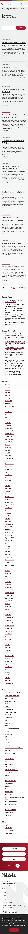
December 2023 (9, 463)
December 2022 (9, 496)
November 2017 (9, 658)
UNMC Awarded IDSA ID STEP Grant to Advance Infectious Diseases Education (14, 310)
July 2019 (7, 603)
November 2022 (9, 499)
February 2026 (9, 398)
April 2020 (7, 579)
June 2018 (8, 639)
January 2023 (8, 494)
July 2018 (7, 636)
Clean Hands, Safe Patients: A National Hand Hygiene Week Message (15, 343)
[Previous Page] (3, 288)
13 (19, 287)
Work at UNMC (14, 848)
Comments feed (9, 830)
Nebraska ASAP (9, 764)
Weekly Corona (9, 812)
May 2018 (7, 642)
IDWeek (7, 742)
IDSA (6, 739)
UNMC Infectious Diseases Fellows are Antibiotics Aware (14, 356)
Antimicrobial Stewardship (12, 695)
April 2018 (7, 644)
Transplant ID (8, 789)
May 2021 (7, 549)
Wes (6, 334)
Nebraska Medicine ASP (11, 769)
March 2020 (8, 581)
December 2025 (9, 403)
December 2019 (9, 590)
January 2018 (8, 653)
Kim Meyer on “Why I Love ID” (11, 243)
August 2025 (8, 411)
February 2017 (9, 683)
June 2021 (8, 546)
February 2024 (9, 458)
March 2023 (8, 488)
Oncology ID (8, 772)
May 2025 (7, 417)
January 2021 (8, 557)
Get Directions (14, 854)
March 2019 (8, 614)
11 (14, 287)
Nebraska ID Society (10, 767)
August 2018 (8, 634)
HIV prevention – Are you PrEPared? (14, 42)
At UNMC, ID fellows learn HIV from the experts (14, 367)
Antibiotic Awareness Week (12, 693)
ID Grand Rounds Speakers (12, 728)
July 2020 (7, 570)
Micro (6, 756)
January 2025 (8, 428)
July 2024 (7, 444)
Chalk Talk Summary (10, 701)
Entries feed (8, 827)
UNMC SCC (8, 807)
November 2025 (9, 406)
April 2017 (7, 677)
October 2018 (9, 628)
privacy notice (16, 925)
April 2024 (7, 453)
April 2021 (7, 551)
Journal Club (8, 750)
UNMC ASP (8, 794)
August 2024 (8, 442)
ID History (7, 731)
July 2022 (7, 510)
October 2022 (9, 502)
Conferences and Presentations (13, 704)
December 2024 (9, 431)
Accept (14, 930)
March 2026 (8, 395)
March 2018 (8, 647)
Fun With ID (8, 715)
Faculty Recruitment (10, 712)
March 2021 (8, 554)
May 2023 (7, 483)
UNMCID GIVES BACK (10, 809)
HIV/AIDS (7, 723)
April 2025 (7, 420)
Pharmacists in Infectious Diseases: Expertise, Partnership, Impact (14, 373)
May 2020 (7, 576)
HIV (6, 720)
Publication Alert (9, 783)
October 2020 (9, 562)
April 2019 (7, 612)
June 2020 (8, 573)
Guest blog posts (9, 717)
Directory (4, 892)
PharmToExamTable (10, 780)
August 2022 (8, 507)
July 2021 (7, 543)
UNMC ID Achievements (11, 801)
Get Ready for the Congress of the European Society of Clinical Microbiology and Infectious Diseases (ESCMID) (15, 317)
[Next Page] (25, 288)
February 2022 (9, 524)
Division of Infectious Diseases (12, 8)
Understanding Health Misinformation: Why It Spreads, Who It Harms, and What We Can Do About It (15, 336)
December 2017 (9, 655)
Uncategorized (6, 39)
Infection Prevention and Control (14, 747)
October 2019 (9, 595)
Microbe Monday (9, 758)
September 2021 (9, 538)
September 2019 (9, 598)
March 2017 (8, 680)
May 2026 (7, 389)
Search (21, 27)
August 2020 (8, 568)
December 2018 (9, 623)
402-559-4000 (6, 885)
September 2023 (9, 472)
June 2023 (8, 480)
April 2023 (7, 485)
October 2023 (9, 469)
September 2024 (9, 439)
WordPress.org (9, 833)
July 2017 (7, 669)
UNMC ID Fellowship (10, 804)
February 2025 (9, 425)
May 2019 (7, 609)
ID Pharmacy (8, 734)
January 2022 (8, 527)
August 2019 (8, 601)
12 (16, 287)
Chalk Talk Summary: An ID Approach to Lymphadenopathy (15, 305)
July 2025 (7, 414)
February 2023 (9, 491)
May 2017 (7, 675)
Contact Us (5, 889)
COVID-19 (7, 706)
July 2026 (7, 384)
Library (4, 899)
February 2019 (9, 617)
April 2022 (7, 518)
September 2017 (9, 664)
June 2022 (8, 513)
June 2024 (8, 447)
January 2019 (8, 620)
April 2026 (7, 392)
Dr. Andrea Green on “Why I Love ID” (13, 267)
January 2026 (8, 400)
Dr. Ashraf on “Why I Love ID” (11, 67)
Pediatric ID (8, 778)
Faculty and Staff (9, 709)
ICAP (6, 726)
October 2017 (9, 661)
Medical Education (10, 753)
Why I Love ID (8, 815)
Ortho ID (7, 775)
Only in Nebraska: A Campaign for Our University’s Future (12, 906)
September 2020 (9, 565)
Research (7, 786)
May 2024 (7, 450)
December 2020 (9, 560)
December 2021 (9, 529)
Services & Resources (8, 902)
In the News (8, 745)
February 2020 (9, 584)
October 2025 (9, 409)
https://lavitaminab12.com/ (12, 341)
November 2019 (9, 592)
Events (4, 895)
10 (11, 287)
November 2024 (9, 433)
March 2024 (8, 455)
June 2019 (8, 606)
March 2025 (8, 422)
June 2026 (8, 387)
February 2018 (9, 650)
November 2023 (9, 466)
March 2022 (8, 521)
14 (22, 287)
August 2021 (8, 540)
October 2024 (9, 436)
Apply (14, 859)
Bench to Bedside (9, 698)
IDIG (6, 737)
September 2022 (9, 505)
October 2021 (9, 535)
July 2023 (7, 477)
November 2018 (9, 625)
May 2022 (7, 516)
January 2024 (8, 461)
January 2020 (8, 587)
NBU (6, 761)
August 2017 (8, 666)
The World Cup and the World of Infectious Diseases (13, 300)
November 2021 (9, 532)
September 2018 (9, 631)
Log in (6, 825)
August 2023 (8, 474)
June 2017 (8, 672)
